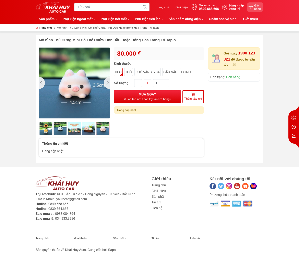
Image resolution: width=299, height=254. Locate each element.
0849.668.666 (58, 204)
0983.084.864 (65, 213)
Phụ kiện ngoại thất (78, 19)
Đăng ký (234, 8)
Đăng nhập (236, 5)
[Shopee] (245, 186)
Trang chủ (162, 7)
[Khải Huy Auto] (53, 7)
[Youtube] (237, 186)
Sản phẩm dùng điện (185, 19)
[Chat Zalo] (293, 136)
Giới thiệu (182, 7)
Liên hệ (157, 208)
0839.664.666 (58, 209)
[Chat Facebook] (293, 127)
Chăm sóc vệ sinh (223, 19)
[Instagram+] (229, 186)
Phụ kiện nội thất (114, 19)
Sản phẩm (47, 19)
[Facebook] (213, 186)
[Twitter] (221, 186)
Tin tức (157, 202)
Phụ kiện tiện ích (147, 19)
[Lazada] (253, 186)
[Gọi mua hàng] (293, 118)
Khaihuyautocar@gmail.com (66, 199)
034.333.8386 (65, 218)
